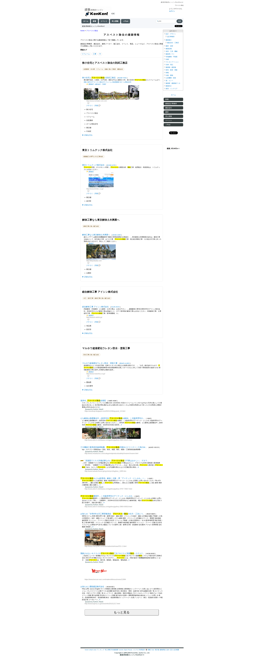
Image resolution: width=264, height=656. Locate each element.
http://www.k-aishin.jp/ (94, 317)
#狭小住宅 (87, 82)
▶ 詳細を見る (87, 135)
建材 (167, 112)
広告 (171, 650)
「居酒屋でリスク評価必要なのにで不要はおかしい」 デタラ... (116, 461)
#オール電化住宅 (125, 82)
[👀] (95, 12)
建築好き (169, 86)
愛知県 (122, 363)
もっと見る (122, 612)
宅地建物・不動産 (171, 56)
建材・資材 (169, 46)
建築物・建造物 (171, 67)
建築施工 (91, 171)
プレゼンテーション (172, 62)
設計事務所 (170, 36)
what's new (92, 650)
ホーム (85, 21)
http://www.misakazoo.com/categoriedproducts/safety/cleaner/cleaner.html (111, 453)
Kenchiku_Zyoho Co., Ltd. (140, 653)
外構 (167, 59)
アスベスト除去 (92, 31)
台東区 (119, 235)
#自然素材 (115, 82)
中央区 (125, 78)
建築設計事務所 (171, 103)
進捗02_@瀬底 (93, 401)
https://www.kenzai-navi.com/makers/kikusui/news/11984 (105, 579)
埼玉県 (113, 307)
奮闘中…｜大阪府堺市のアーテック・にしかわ (106, 496)
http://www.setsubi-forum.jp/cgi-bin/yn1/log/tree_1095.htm (105, 471)
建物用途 (163, 650)
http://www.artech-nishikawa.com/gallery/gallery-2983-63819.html (108, 506)
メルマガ (136, 650)
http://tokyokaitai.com (94, 261)
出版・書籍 (169, 75)
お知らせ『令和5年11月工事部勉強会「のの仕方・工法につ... (112, 514)
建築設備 (169, 48)
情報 (167, 72)
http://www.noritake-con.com (96, 101)
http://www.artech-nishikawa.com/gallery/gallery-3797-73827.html (108, 489)
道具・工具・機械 (171, 51)
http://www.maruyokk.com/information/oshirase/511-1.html (105, 546)
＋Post (125, 21)
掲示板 (157, 650)
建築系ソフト (170, 54)
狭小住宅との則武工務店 (99, 78)
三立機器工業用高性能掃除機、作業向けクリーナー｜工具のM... (113, 447)
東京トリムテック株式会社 (93, 165)
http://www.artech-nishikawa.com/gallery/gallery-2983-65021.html (108, 440)
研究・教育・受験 (171, 70)
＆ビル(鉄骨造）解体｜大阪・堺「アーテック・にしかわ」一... (113, 478)
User (152, 650)
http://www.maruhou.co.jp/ (95, 374)
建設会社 (168, 108)
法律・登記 (169, 64)
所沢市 (118, 307)
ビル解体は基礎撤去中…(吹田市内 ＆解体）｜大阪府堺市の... (112, 418)
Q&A (167, 650)
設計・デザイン (171, 34)
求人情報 (115, 21)
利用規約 (142, 650)
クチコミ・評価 (92, 105)
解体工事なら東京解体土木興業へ (96, 235)
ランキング (100, 650)
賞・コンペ (169, 80)
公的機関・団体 (171, 78)
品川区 (113, 165)
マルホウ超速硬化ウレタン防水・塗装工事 (99, 363)
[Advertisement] (132, 633)
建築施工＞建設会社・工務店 (97, 84)
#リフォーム (107, 82)
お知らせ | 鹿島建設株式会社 (92, 587)
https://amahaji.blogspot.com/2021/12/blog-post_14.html (105, 411)
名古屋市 (127, 363)
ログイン (172, 11)
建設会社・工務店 (173, 42)
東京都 (120, 78)
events (121, 650)
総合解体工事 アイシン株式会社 (95, 307)
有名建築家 (114, 650)
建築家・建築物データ (173, 83)
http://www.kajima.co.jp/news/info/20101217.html (102, 604)
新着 (94, 21)
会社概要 (176, 650)
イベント (104, 21)
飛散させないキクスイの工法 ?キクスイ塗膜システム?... (112, 553)
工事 (94, 54)
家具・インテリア (171, 88)
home (82, 31)
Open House (128, 650)
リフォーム (86, 54)
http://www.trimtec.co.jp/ (94, 189)
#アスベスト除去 (97, 82)
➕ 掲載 (148, 650)
